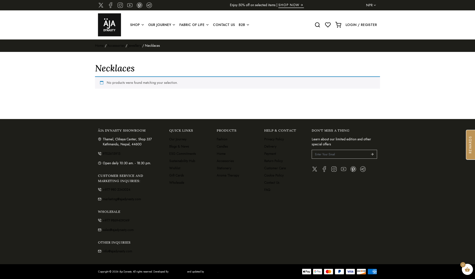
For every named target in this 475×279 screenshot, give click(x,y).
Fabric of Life (192, 24)
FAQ (267, 189)
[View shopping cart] (338, 25)
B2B (242, 24)
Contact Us (224, 24)
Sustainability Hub (182, 161)
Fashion (222, 139)
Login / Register (361, 24)
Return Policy (273, 161)
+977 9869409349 (116, 220)
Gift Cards (176, 175)
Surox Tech (211, 271)
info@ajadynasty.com (117, 251)
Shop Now (288, 5)
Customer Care (275, 168)
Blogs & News (179, 146)
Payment (270, 153)
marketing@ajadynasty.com (122, 199)
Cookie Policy (274, 175)
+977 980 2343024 (116, 189)
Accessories (116, 45)
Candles (222, 146)
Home (99, 45)
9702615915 (111, 153)
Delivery (270, 146)
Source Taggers (177, 271)
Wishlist (174, 168)
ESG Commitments (182, 153)
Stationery (224, 168)
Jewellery (134, 45)
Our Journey (159, 24)
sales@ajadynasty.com (118, 229)
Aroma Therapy (228, 175)
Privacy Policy (274, 139)
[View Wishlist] (328, 25)
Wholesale (176, 182)
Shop (135, 24)
